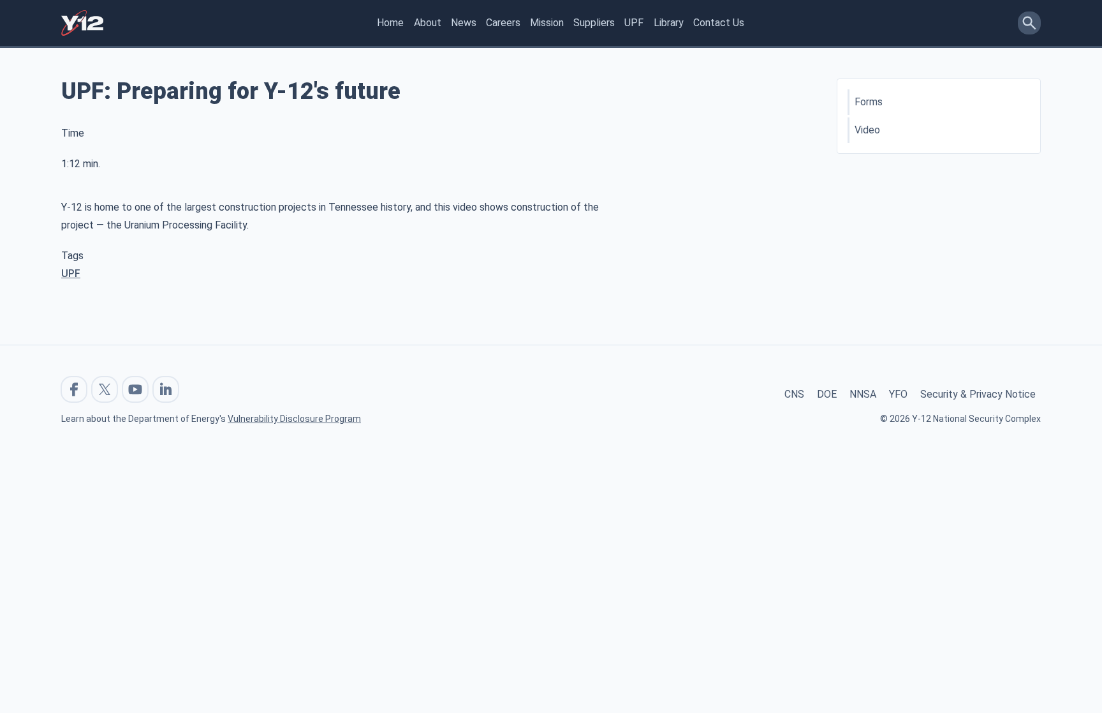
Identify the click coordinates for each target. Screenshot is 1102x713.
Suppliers (594, 23)
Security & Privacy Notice (978, 394)
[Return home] (82, 23)
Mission (547, 23)
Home (390, 23)
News (463, 23)
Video (867, 130)
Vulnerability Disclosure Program (294, 419)
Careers (503, 23)
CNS (794, 394)
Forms (869, 102)
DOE (827, 394)
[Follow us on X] (104, 389)
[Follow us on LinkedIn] (166, 389)
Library (669, 23)
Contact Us (718, 23)
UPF (633, 23)
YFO (898, 394)
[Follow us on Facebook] (74, 389)
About (427, 23)
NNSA (862, 394)
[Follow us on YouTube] (135, 389)
